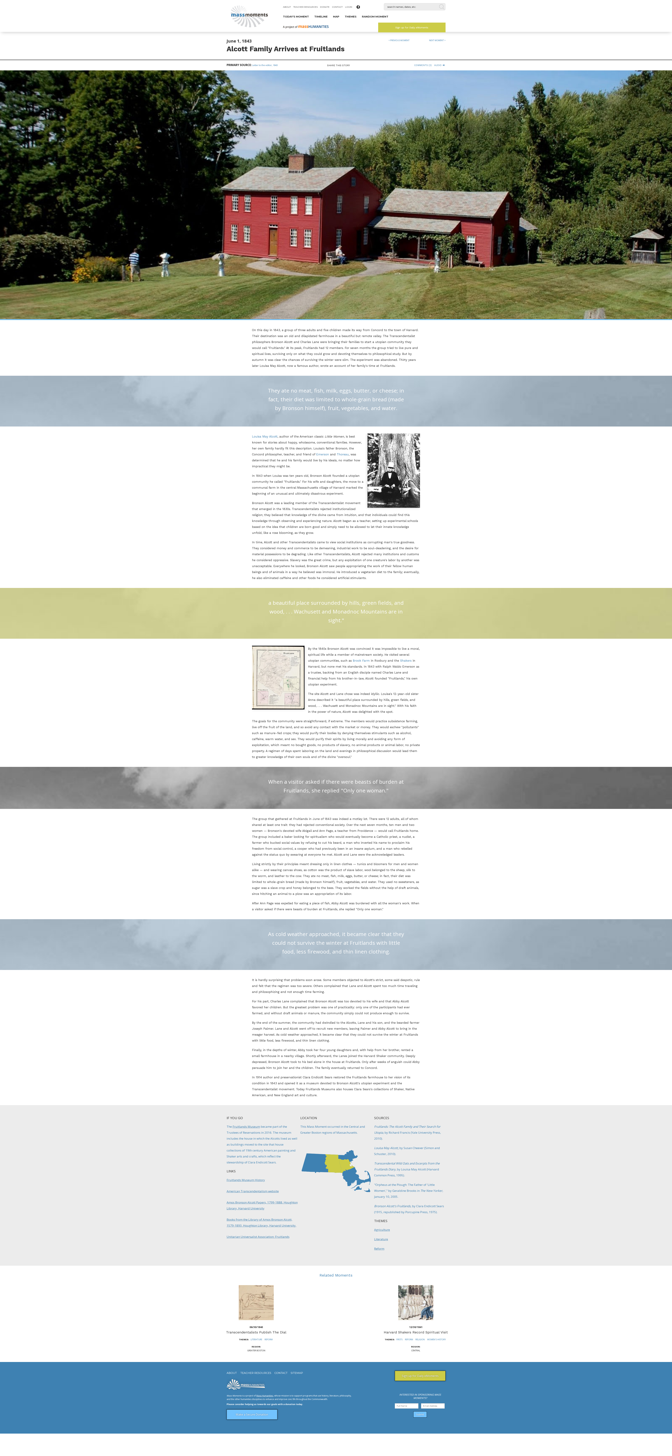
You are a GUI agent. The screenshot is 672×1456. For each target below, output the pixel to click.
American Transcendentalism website (253, 1191)
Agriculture (382, 1230)
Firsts (399, 1339)
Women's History (436, 1339)
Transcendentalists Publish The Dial (256, 1332)
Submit (420, 1414)
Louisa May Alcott (265, 436)
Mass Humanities (264, 1395)
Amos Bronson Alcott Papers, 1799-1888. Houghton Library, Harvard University (262, 1205)
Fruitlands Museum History (246, 1180)
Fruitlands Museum (246, 1127)
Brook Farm (361, 660)
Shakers (406, 660)
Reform (379, 1249)
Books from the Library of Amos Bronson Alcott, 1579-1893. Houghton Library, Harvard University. (261, 1223)
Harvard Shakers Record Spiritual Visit (416, 1332)
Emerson (322, 454)
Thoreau (343, 454)
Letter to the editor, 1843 (265, 65)
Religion (420, 1339)
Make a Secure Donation (252, 1414)
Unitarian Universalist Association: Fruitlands (258, 1237)
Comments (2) (423, 65)
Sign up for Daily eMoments (411, 27)
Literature (381, 1239)
